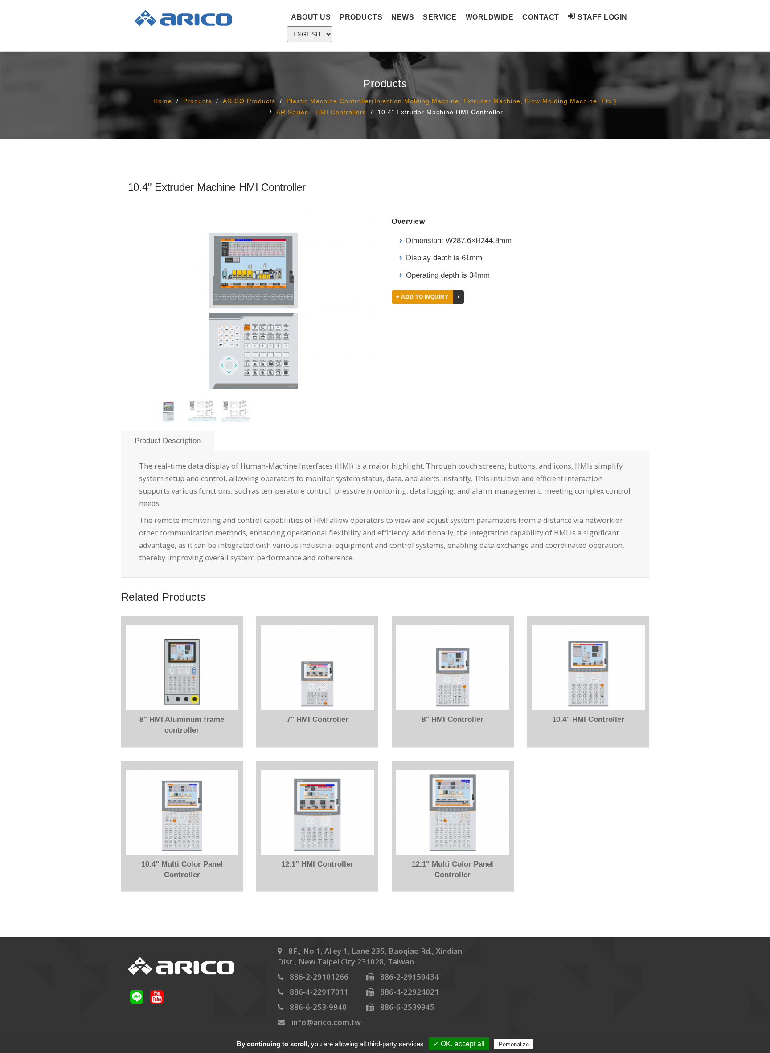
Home (162, 101)
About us (311, 17)
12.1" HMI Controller (317, 864)
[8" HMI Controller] (452, 667)
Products (361, 17)
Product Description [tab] (168, 441)
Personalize (514, 1044)
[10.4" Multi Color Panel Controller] (182, 812)
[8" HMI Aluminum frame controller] (182, 667)
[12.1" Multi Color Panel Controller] (452, 812)
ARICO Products (249, 101)
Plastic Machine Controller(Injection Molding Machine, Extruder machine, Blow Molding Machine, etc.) (452, 101)
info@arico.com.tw (326, 1022)
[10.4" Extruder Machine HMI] (253, 302)
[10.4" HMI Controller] (588, 667)
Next (392, 305)
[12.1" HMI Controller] (317, 812)
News (402, 17)
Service (440, 17)
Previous (114, 305)
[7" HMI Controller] (317, 667)
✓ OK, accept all (459, 1044)
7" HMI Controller (317, 719)
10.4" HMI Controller (588, 719)
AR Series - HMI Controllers (321, 111)
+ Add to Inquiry (422, 297)
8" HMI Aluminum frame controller (181, 724)
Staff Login (602, 17)
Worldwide (490, 17)
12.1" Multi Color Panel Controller (452, 869)
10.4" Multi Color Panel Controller (182, 869)
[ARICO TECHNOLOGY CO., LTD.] (188, 17)
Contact (540, 17)
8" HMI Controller (452, 719)
